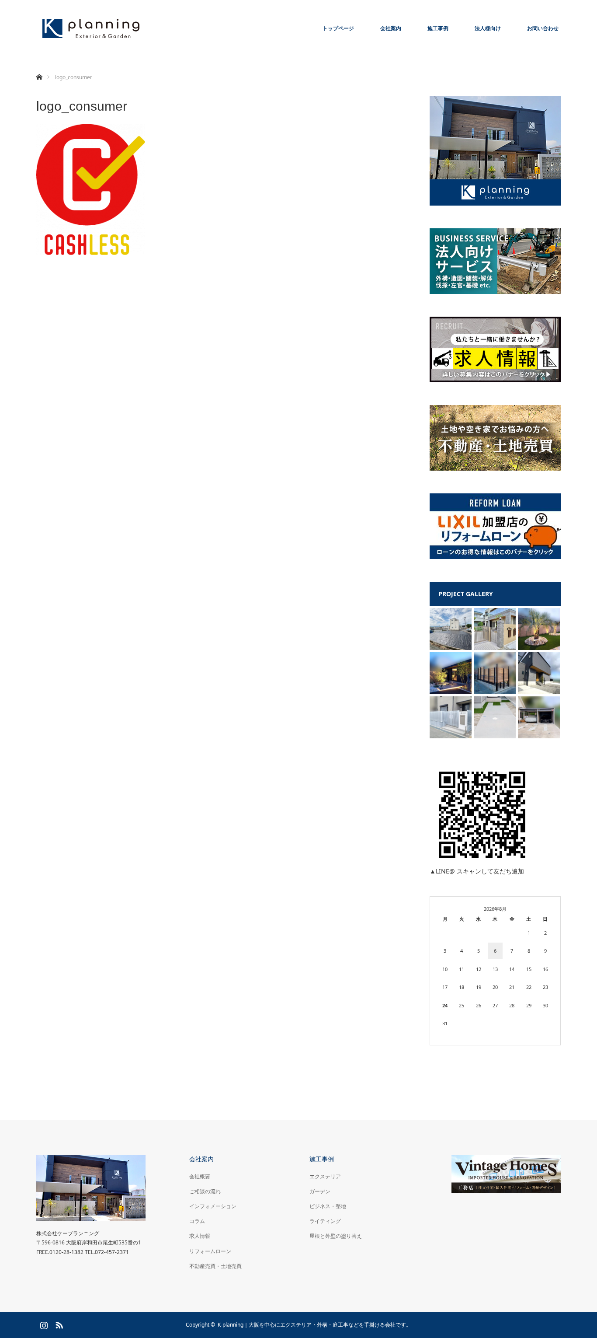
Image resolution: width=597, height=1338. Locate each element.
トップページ (338, 28)
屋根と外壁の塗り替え (335, 1236)
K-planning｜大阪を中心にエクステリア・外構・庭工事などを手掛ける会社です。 (314, 1324)
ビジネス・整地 (327, 1206)
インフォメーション (212, 1206)
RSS (58, 1323)
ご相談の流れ (205, 1191)
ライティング (325, 1221)
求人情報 (199, 1236)
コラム (197, 1221)
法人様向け (488, 28)
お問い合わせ (543, 28)
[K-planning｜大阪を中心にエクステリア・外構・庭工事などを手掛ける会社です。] (91, 28)
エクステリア (325, 1176)
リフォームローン (210, 1251)
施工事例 (437, 28)
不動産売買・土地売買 (215, 1266)
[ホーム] (39, 66)
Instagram (42, 1323)
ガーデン (319, 1191)
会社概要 (199, 1176)
